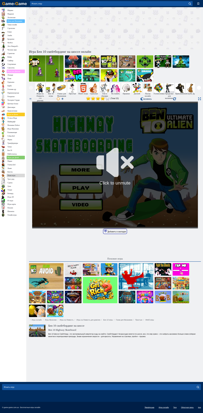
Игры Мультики (50, 320)
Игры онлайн (37, 320)
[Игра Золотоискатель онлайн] (37, 311)
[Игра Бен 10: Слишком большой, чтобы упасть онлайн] (73, 61)
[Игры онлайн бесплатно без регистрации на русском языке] (14, 3)
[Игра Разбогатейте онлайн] (100, 290)
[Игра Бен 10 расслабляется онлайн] (127, 61)
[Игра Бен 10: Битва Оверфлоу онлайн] (127, 75)
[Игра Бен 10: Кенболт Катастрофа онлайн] (46, 68)
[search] (190, 3)
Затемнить (147, 99)
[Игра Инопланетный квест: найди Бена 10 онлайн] (163, 61)
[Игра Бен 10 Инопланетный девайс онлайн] (181, 61)
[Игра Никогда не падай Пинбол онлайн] (73, 297)
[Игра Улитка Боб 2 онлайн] (181, 297)
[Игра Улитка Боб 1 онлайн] (163, 297)
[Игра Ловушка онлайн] (55, 297)
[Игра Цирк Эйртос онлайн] (136, 276)
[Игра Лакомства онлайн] (145, 297)
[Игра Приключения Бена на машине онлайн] (91, 269)
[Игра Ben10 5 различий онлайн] (109, 75)
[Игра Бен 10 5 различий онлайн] (91, 61)
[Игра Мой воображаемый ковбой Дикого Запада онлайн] (37, 297)
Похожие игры (115, 258)
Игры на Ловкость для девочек (88, 320)
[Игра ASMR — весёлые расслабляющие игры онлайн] (163, 283)
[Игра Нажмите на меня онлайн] (181, 269)
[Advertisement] (72, 28)
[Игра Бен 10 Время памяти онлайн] (109, 61)
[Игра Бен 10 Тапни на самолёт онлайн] (73, 269)
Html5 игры (149, 320)
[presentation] (31, 88)
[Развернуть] (199, 98)
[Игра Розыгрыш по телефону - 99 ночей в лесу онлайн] (127, 297)
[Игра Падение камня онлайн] (73, 283)
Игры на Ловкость (66, 320)
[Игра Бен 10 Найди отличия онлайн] (73, 75)
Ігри (199, 407)
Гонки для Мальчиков (123, 320)
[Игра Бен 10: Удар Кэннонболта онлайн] (145, 75)
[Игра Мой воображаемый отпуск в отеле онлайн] (181, 283)
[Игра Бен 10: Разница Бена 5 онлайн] (109, 269)
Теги (175, 407)
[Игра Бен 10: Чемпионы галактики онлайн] (91, 75)
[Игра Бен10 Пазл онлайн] (145, 61)
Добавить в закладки (116, 231)
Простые (138, 320)
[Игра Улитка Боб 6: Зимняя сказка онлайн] (55, 311)
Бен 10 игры (108, 320)
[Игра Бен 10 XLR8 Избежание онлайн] (46, 276)
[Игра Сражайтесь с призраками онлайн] (163, 269)
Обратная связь (187, 407)
